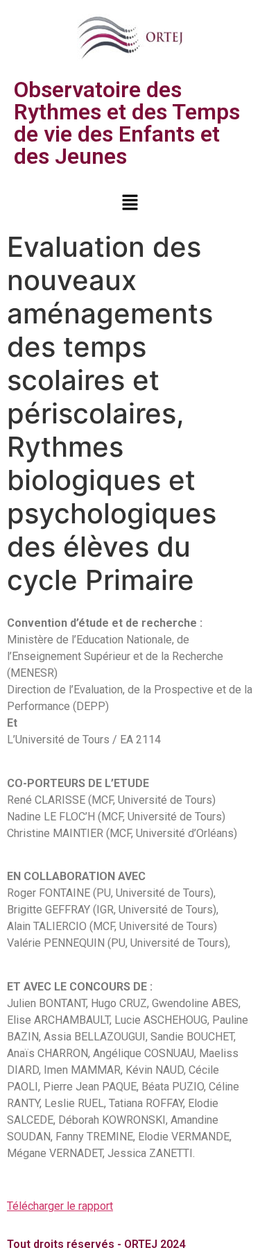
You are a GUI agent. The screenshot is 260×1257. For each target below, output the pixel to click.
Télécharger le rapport (60, 1206)
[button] (130, 203)
